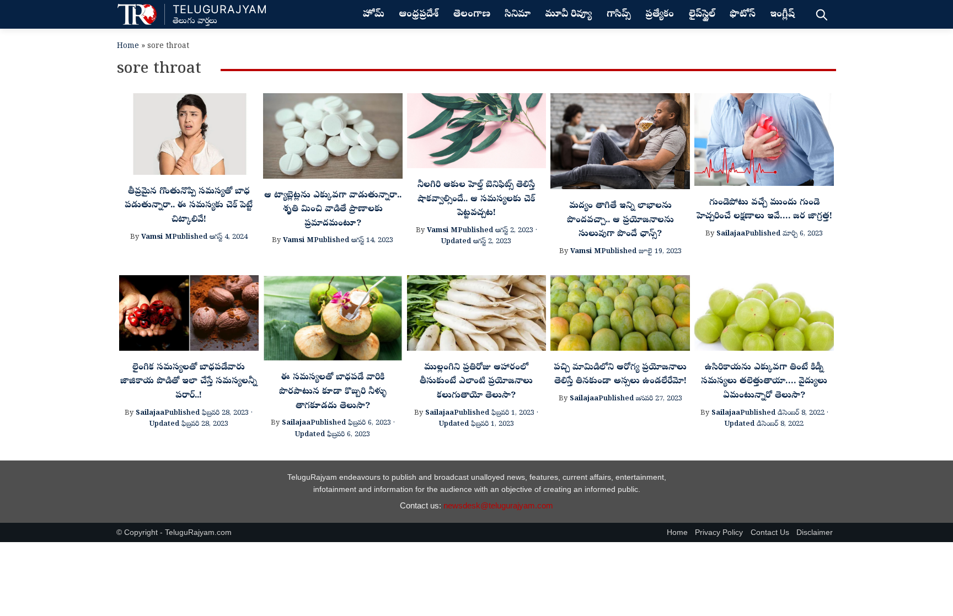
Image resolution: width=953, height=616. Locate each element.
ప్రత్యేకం (659, 15)
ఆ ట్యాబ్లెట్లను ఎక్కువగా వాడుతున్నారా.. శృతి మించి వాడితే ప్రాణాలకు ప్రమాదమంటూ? (332, 210)
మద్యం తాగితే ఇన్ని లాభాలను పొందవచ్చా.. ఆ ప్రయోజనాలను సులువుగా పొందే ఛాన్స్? (620, 220)
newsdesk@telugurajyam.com (498, 505)
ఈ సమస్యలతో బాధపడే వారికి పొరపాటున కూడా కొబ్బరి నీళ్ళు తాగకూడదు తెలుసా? (333, 392)
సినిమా (518, 15)
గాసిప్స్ (619, 15)
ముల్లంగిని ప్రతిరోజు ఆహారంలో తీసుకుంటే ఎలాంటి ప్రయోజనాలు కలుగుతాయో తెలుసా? (476, 382)
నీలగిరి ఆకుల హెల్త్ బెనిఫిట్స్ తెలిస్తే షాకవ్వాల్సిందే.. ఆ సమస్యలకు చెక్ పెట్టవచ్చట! (476, 199)
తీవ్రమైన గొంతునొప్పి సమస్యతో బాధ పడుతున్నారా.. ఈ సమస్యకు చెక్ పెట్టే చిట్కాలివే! (189, 206)
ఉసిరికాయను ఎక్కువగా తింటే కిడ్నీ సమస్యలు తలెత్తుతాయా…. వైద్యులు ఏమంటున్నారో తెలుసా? (764, 382)
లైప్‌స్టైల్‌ (702, 15)
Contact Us (770, 532)
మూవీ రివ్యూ (568, 15)
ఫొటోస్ (743, 15)
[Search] (821, 14)
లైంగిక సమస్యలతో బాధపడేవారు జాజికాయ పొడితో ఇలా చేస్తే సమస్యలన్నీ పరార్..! (188, 382)
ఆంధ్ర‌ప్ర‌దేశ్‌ (418, 15)
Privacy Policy (719, 532)
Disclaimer (814, 532)
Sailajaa (730, 234)
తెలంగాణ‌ (471, 15)
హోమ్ (373, 15)
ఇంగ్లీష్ (782, 15)
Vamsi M (156, 237)
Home (128, 46)
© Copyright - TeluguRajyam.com (174, 532)
